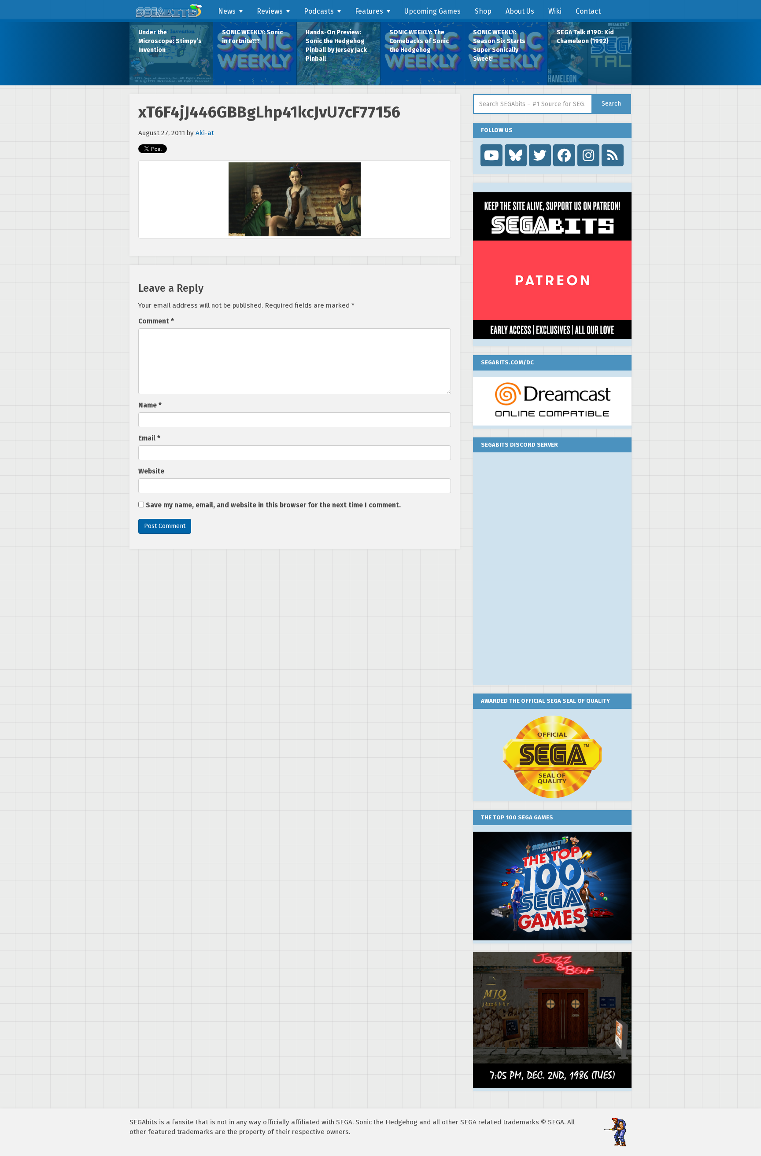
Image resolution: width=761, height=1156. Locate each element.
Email (149, 438)
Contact (588, 11)
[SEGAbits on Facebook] (564, 155)
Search (611, 103)
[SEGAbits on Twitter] (540, 155)
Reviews (270, 11)
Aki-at (205, 133)
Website (151, 471)
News (227, 11)
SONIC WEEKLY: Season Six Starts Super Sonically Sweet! (499, 45)
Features (369, 11)
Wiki (555, 11)
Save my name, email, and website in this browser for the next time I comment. (273, 505)
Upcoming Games (432, 11)
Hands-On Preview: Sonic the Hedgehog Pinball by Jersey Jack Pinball (336, 45)
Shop (483, 11)
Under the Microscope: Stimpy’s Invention (170, 41)
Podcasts (319, 11)
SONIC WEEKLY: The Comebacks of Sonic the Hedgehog (419, 41)
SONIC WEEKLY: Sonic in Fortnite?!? (252, 37)
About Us (520, 11)
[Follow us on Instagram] (588, 155)
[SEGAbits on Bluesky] (516, 155)
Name (150, 405)
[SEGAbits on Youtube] (491, 155)
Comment (156, 321)
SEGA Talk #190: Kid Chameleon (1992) (585, 37)
